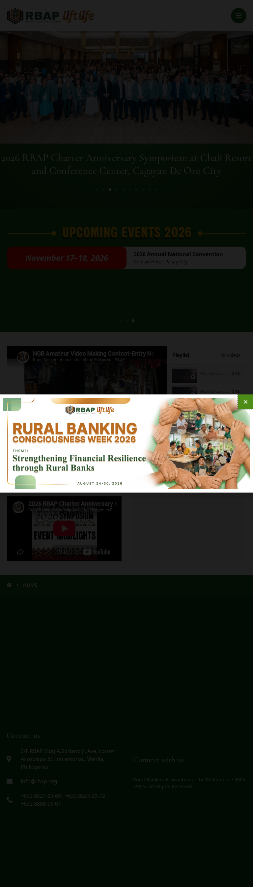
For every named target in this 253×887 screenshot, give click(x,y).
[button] (245, 401)
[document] (126, 443)
